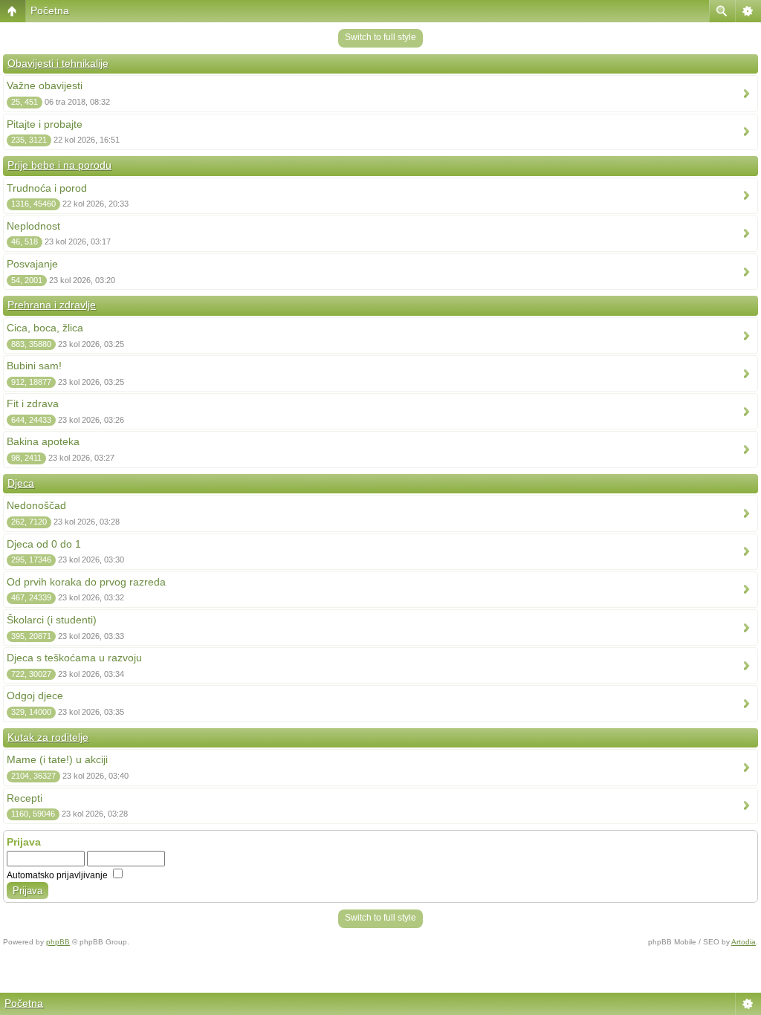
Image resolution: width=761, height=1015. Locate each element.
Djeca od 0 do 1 (44, 544)
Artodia (743, 942)
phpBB (58, 942)
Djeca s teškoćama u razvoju (74, 658)
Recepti (24, 798)
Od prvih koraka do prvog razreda (86, 582)
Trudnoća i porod (47, 188)
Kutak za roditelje (47, 737)
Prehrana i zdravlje (51, 305)
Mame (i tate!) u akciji (57, 759)
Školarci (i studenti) (52, 620)
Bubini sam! (34, 366)
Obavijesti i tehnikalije (58, 63)
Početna (49, 10)
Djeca (20, 483)
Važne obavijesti (44, 85)
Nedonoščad (36, 505)
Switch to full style (380, 37)
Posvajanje (32, 264)
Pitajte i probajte (44, 124)
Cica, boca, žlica (45, 328)
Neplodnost (33, 226)
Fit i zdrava (33, 403)
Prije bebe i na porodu (59, 165)
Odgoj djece (35, 695)
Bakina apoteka (43, 441)
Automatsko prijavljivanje (58, 875)
